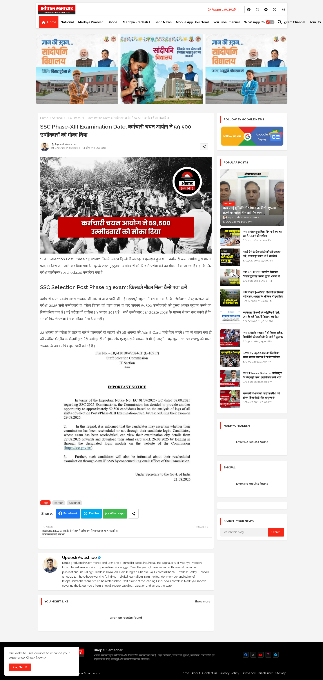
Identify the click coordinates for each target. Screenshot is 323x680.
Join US (315, 22)
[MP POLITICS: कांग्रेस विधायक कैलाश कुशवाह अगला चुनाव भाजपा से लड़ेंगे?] (230, 277)
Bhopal (113, 22)
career (58, 502)
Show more (202, 601)
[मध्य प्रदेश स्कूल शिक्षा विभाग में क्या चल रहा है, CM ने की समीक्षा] (230, 237)
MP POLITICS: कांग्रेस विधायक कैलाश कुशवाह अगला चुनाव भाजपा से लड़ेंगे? (261, 276)
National (67, 22)
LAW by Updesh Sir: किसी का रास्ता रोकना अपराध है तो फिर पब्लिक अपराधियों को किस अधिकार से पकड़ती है (263, 357)
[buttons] (249, 9)
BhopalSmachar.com (88, 673)
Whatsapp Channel (258, 22)
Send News (163, 22)
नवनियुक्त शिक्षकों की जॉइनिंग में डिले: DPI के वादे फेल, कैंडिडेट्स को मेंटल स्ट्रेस (261, 316)
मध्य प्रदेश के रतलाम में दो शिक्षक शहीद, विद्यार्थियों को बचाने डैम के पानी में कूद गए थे (263, 336)
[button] (270, 22)
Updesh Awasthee (79, 557)
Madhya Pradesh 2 (136, 22)
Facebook (71, 513)
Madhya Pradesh (90, 22)
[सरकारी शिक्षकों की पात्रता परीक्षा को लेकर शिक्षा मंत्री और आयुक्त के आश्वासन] (230, 399)
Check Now (34, 657)
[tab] (48, 22)
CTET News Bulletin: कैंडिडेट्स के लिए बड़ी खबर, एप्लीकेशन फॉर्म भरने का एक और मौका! (262, 377)
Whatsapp (117, 513)
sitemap (280, 673)
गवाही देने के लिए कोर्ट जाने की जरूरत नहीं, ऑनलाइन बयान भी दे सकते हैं (261, 253)
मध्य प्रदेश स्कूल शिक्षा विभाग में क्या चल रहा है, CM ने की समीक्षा (263, 233)
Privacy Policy (229, 673)
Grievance (248, 673)
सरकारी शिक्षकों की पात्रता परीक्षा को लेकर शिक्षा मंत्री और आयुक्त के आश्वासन (261, 397)
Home (51, 22)
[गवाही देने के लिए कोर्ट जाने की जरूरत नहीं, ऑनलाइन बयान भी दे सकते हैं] (230, 257)
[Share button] (133, 514)
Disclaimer (265, 673)
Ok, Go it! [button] (20, 667)
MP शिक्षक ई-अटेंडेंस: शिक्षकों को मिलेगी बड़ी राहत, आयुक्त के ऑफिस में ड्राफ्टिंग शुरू (263, 296)
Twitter (94, 513)
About (195, 673)
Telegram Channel (291, 22)
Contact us (209, 673)
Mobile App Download (192, 22)
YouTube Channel (226, 22)
